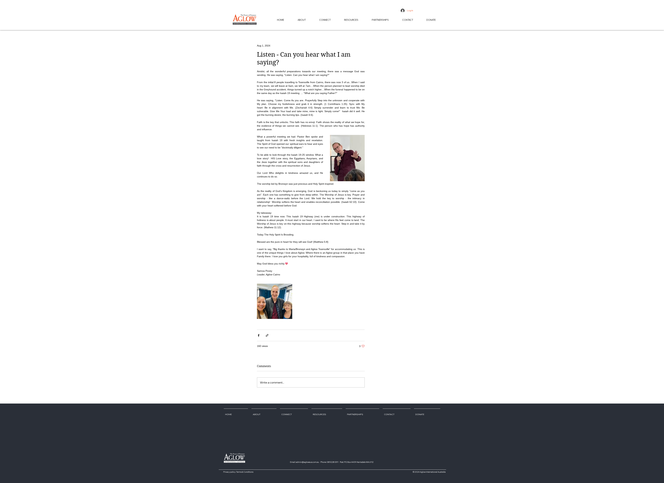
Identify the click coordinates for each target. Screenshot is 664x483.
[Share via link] (267, 335)
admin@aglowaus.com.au (307, 462)
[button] (351, 19)
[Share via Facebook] (258, 335)
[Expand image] (274, 301)
